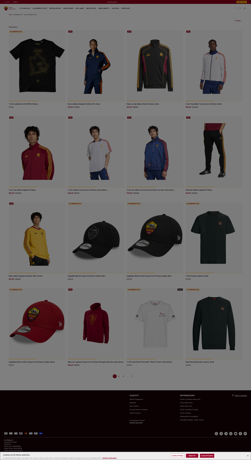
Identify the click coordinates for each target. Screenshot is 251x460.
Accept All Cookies (207, 455)
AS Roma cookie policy (109, 458)
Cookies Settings (177, 455)
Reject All (192, 455)
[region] (125, 456)
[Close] (248, 456)
